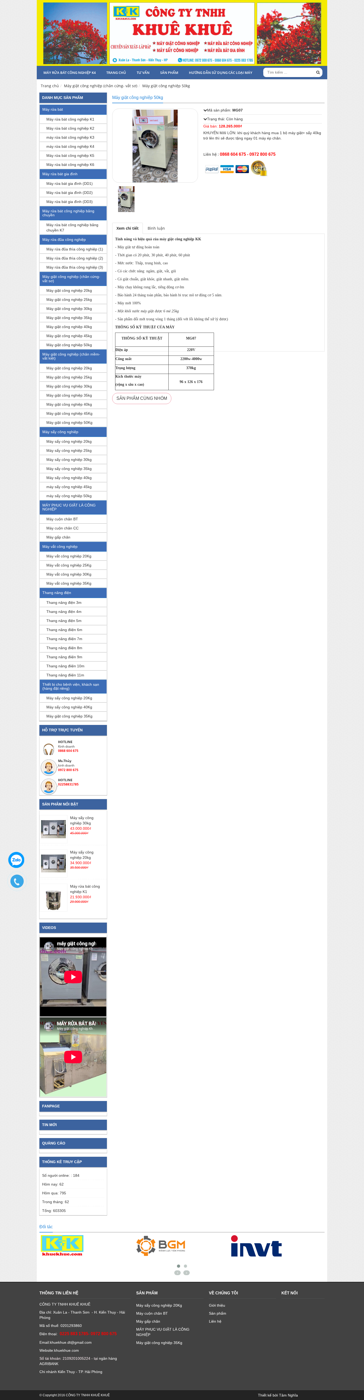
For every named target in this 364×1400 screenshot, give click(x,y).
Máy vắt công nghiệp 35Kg (68, 583)
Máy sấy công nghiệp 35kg (69, 468)
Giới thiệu (217, 1305)
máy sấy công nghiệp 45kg (69, 487)
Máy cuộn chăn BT (62, 519)
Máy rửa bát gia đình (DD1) (69, 183)
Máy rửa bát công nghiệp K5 (70, 155)
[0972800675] (20, 884)
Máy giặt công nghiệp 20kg (69, 290)
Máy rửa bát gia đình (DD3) (69, 202)
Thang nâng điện (56, 593)
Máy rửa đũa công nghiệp (64, 239)
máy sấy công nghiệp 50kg (69, 496)
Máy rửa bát (52, 109)
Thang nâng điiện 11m (65, 675)
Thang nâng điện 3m (64, 602)
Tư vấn (143, 72)
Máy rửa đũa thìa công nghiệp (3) (74, 267)
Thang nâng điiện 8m (64, 648)
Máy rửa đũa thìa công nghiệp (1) (74, 249)
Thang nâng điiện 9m (64, 657)
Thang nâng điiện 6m (64, 630)
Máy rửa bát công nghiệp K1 (70, 119)
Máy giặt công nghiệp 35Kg (69, 716)
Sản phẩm (169, 72)
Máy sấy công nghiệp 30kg (69, 459)
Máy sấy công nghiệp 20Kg (69, 698)
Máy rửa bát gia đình (60, 174)
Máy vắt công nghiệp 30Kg (68, 574)
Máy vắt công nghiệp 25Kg (68, 565)
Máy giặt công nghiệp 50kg (166, 85)
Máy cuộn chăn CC (62, 528)
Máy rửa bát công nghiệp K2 (70, 128)
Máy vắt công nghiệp (60, 546)
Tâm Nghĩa (288, 1395)
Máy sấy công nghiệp (60, 432)
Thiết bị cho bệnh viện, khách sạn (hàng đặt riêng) (70, 686)
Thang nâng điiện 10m (65, 666)
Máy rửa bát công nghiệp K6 (70, 164)
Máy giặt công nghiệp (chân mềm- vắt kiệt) (71, 356)
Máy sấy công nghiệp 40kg (69, 478)
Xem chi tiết (127, 228)
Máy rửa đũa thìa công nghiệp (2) (74, 258)
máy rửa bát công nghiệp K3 (70, 137)
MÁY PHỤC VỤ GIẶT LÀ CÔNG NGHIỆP (69, 507)
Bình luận (156, 228)
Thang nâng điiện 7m (64, 639)
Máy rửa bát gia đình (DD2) (69, 192)
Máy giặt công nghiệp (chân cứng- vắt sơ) (100, 85)
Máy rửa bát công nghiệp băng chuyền (68, 213)
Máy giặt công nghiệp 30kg (69, 308)
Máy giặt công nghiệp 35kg (69, 318)
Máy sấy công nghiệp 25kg (69, 450)
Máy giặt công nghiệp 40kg (69, 327)
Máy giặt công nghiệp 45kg (69, 336)
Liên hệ (215, 1321)
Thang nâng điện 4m (64, 611)
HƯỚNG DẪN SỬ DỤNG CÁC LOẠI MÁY (220, 72)
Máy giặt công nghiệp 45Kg (69, 413)
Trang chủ (116, 72)
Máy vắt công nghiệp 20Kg (68, 556)
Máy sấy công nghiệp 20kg (69, 441)
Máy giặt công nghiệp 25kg (69, 299)
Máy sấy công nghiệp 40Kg (69, 707)
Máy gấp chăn (58, 537)
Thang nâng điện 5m (64, 621)
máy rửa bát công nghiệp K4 (69, 72)
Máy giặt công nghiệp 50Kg (69, 422)
